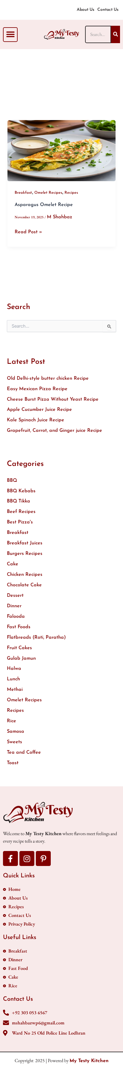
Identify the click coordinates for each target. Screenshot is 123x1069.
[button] (10, 34)
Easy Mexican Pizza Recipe (37, 389)
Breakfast (23, 193)
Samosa (15, 731)
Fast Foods (18, 627)
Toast (13, 763)
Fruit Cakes (19, 648)
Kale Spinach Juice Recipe (35, 420)
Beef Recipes (21, 511)
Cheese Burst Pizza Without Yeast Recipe (53, 399)
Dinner (14, 606)
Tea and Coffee (24, 752)
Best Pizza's (20, 522)
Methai (15, 689)
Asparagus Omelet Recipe (44, 204)
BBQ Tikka (18, 501)
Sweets (14, 742)
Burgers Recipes (24, 553)
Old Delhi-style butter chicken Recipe (48, 378)
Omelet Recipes (48, 193)
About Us (85, 9)
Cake (12, 564)
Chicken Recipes (24, 574)
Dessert (15, 595)
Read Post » (28, 231)
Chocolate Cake (24, 585)
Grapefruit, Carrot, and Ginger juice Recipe (54, 430)
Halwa (14, 668)
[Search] (115, 34)
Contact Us (108, 9)
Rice (11, 721)
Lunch (13, 679)
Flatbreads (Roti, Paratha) (36, 637)
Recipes (71, 193)
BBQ (12, 480)
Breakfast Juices (24, 543)
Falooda (16, 616)
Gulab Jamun (21, 658)
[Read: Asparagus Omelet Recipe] (61, 150)
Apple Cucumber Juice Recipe (39, 409)
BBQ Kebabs (21, 491)
